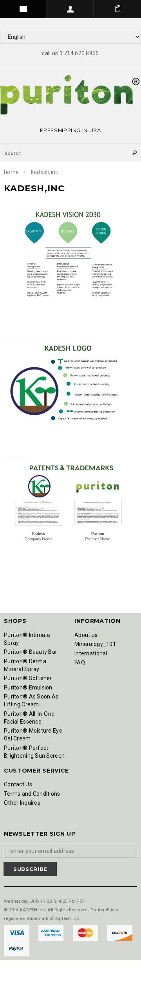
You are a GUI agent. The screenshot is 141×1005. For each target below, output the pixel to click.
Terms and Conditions (32, 794)
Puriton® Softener (28, 678)
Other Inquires (22, 803)
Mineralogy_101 (95, 644)
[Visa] (17, 932)
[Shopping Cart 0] (117, 9)
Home (11, 172)
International (90, 653)
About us (86, 635)
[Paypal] (16, 948)
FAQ (79, 662)
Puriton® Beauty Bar (30, 652)
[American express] (51, 932)
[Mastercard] (86, 932)
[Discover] (119, 932)
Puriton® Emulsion (28, 687)
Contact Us (18, 784)
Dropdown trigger (70, 9)
